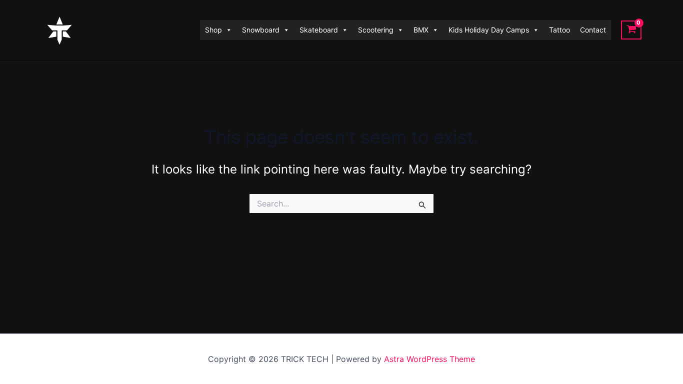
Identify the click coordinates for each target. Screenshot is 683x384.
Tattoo (559, 30)
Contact (593, 30)
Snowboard (261, 30)
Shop (213, 30)
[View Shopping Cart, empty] (631, 30)
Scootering (376, 30)
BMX (421, 30)
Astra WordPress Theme (429, 359)
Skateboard (319, 30)
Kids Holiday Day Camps (488, 30)
